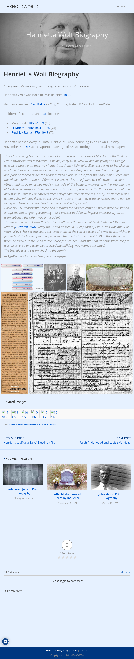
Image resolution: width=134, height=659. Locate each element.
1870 (36, 132)
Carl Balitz (38, 104)
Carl (44, 114)
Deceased (66, 86)
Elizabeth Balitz (22, 128)
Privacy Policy (61, 650)
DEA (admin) (12, 86)
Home (49, 650)
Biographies (54, 86)
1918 (26, 147)
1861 (37, 128)
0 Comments (83, 86)
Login (126, 572)
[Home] (44, 45)
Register (84, 650)
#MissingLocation (33, 424)
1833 (66, 95)
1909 (40, 123)
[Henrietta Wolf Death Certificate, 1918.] (81, 343)
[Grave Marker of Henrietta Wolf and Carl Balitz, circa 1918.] (109, 277)
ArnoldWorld (23, 6)
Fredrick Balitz (21, 132)
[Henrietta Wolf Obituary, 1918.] (14, 343)
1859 (31, 123)
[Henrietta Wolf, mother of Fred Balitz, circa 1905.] (76, 277)
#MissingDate (16, 424)
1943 (44, 132)
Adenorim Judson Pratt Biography (23, 491)
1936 (46, 128)
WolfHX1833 (50, 424)
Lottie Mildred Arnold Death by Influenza (67, 496)
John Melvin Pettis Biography (110, 496)
